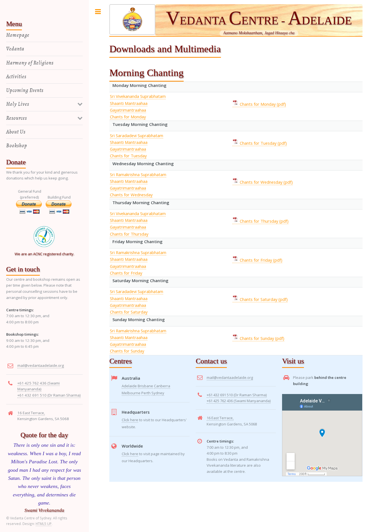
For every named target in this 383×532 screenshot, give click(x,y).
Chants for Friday (126, 273)
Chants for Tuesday (128, 155)
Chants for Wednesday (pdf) (266, 182)
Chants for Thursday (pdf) (264, 221)
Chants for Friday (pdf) (260, 260)
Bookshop (16, 145)
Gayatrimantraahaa (128, 110)
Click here (130, 419)
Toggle (98, 11)
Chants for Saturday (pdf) (263, 299)
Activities (16, 76)
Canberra (162, 385)
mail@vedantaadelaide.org (230, 377)
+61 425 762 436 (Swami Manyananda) (239, 400)
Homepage (17, 34)
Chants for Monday (128, 116)
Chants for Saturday (128, 312)
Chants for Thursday (129, 234)
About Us (16, 131)
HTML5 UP (44, 523)
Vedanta (15, 48)
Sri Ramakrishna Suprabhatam (138, 174)
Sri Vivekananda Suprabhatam (138, 96)
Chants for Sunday (127, 351)
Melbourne (131, 392)
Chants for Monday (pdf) (262, 104)
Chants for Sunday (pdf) (261, 338)
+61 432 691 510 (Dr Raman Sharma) (237, 394)
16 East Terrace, (220, 417)
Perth (146, 392)
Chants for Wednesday (131, 194)
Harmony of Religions (30, 62)
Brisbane (145, 385)
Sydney (157, 392)
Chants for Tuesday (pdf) (263, 143)
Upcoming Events (24, 90)
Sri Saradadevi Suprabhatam (136, 135)
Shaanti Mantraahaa (128, 103)
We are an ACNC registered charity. (44, 253)
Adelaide (129, 385)
